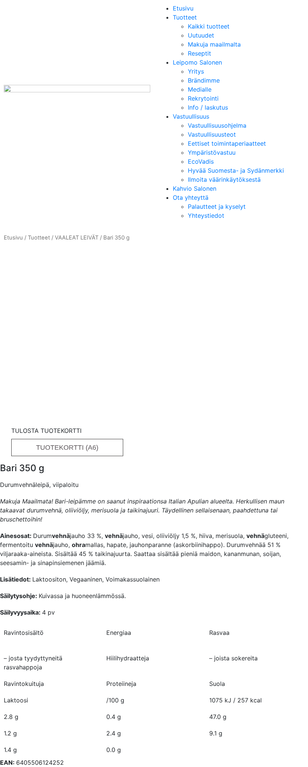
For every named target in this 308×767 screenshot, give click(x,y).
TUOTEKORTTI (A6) (67, 447)
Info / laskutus (208, 107)
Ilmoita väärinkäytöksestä (224, 179)
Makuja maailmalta (214, 44)
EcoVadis (201, 161)
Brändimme (204, 80)
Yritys (196, 71)
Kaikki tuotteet (208, 26)
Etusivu (183, 8)
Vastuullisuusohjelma (217, 125)
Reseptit (199, 53)
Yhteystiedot (206, 215)
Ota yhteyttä (190, 197)
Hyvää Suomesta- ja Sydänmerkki (236, 170)
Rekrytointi (203, 98)
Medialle (199, 89)
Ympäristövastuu (212, 152)
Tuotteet (185, 17)
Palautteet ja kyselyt (217, 206)
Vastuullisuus (191, 116)
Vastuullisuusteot (212, 134)
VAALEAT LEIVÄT (76, 237)
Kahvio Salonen (194, 188)
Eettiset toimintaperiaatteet (227, 143)
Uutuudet (201, 35)
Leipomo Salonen (197, 62)
